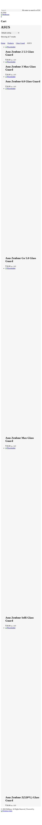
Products (11, 43)
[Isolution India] (6, 811)
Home (3, 43)
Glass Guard (20, 43)
